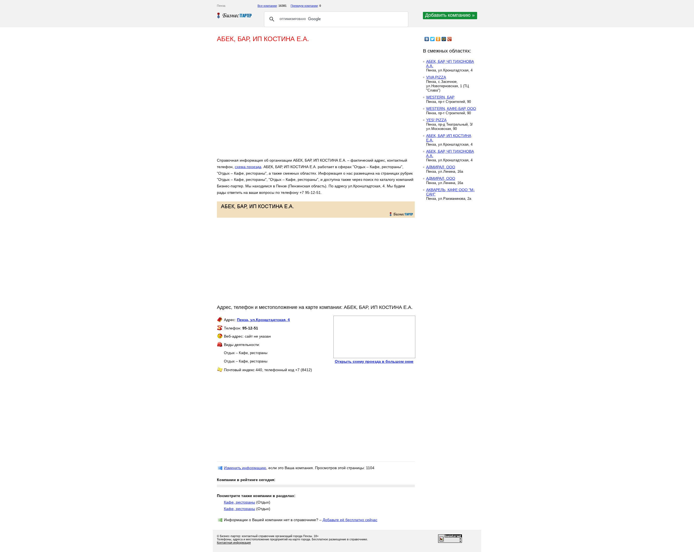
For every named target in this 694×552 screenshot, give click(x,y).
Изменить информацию (245, 468)
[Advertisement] (295, 102)
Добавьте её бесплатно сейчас (350, 520)
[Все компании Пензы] (234, 15)
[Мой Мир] (444, 39)
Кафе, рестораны (239, 502)
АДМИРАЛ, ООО (440, 167)
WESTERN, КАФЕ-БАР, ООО (451, 108)
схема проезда (248, 167)
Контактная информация (234, 542)
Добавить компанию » (450, 15)
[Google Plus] (449, 39)
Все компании (267, 5)
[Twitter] (432, 39)
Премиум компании (304, 5)
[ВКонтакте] (427, 39)
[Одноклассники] (438, 39)
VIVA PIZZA (436, 77)
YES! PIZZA (436, 120)
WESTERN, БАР (440, 97)
